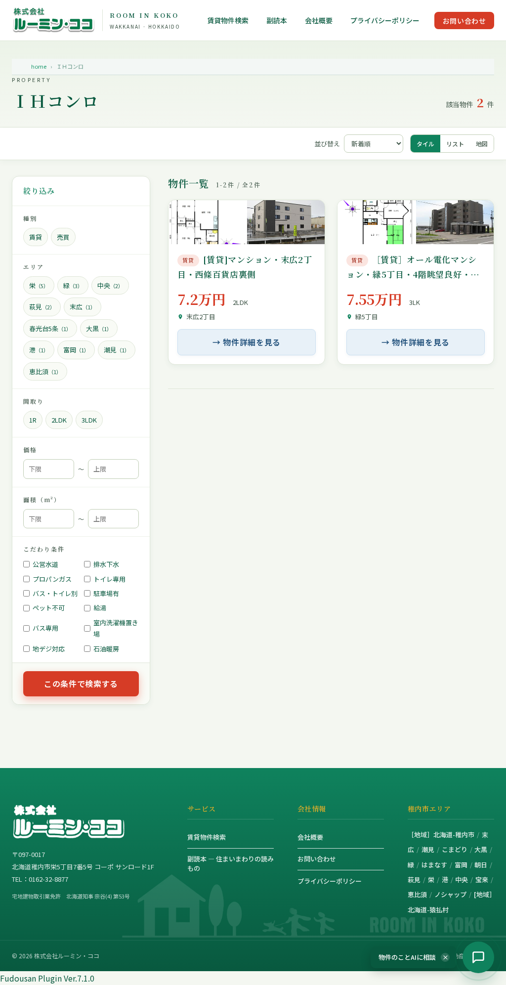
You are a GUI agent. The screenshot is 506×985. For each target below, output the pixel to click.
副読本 (276, 21)
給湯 (99, 607)
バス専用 (45, 628)
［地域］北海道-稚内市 (441, 834)
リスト (455, 143)
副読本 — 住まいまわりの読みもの (230, 863)
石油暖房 (106, 648)
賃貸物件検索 (228, 21)
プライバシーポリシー (385, 21)
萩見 (414, 879)
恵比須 (417, 894)
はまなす (434, 864)
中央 (461, 879)
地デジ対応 (49, 648)
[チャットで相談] (478, 957)
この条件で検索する (81, 683)
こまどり (454, 849)
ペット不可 (49, 607)
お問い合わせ (464, 21)
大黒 (480, 849)
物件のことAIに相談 (414, 957)
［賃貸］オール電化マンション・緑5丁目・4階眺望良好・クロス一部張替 (412, 274)
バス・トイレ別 (55, 593)
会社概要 (319, 21)
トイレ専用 (109, 579)
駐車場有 (106, 593)
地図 (482, 143)
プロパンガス (52, 579)
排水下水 (106, 564)
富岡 (461, 864)
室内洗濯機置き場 (115, 628)
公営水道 (45, 564)
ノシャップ (450, 894)
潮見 (428, 849)
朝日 (480, 864)
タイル (425, 143)
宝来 (481, 879)
